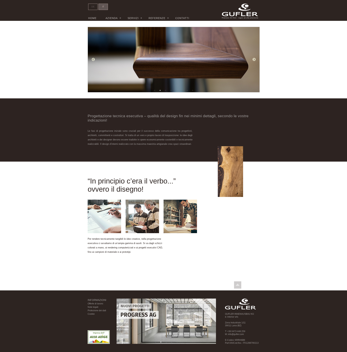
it (103, 6)
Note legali (93, 307)
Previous (93, 59)
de (93, 6)
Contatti (182, 18)
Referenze (157, 18)
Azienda (112, 18)
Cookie (91, 314)
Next (254, 59)
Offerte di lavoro (95, 303)
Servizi (133, 18)
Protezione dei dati (97, 310)
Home (92, 18)
